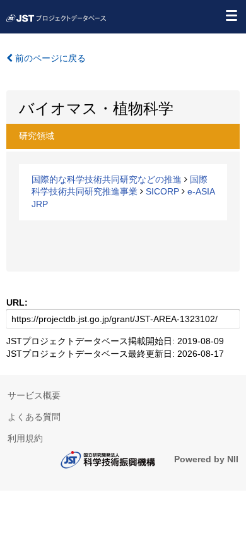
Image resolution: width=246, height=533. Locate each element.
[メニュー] (231, 15)
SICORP (162, 191)
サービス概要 (34, 395)
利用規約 (25, 438)
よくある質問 (34, 417)
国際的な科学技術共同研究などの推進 (107, 179)
